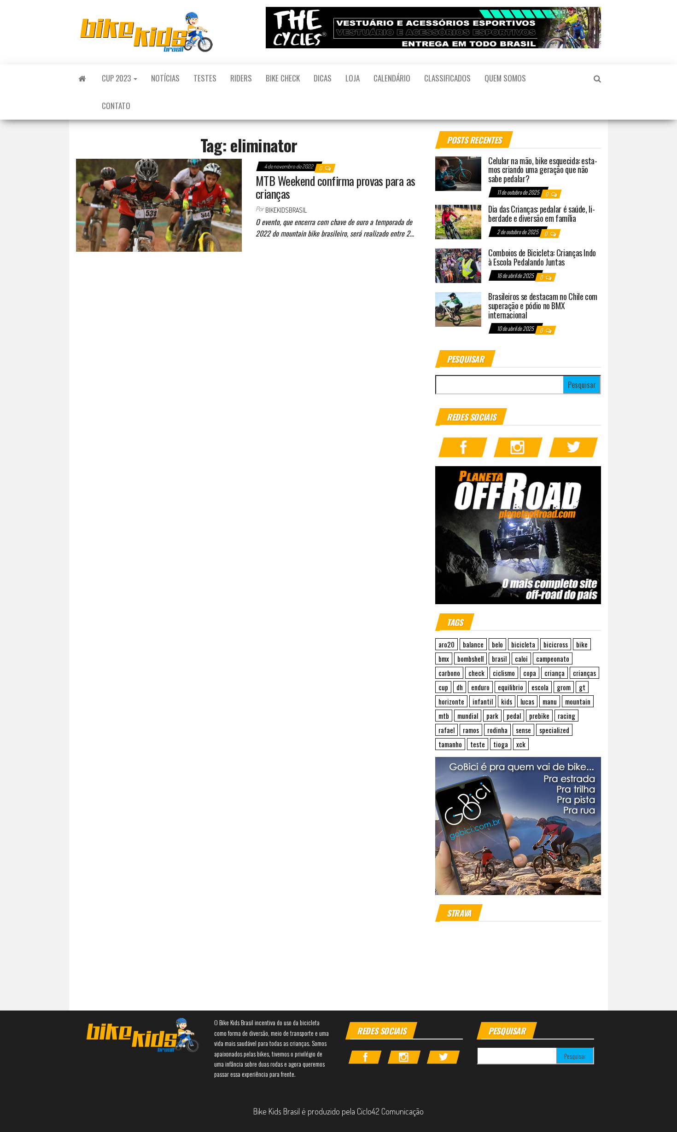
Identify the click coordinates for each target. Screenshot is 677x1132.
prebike (539, 715)
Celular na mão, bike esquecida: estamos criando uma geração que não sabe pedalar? (542, 170)
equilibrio (510, 687)
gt (582, 687)
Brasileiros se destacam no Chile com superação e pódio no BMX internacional (542, 305)
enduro (480, 687)
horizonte (451, 701)
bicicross (555, 644)
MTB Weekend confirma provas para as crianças (335, 187)
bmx (443, 658)
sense (523, 730)
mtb (443, 715)
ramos (471, 730)
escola (540, 687)
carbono (449, 673)
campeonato (552, 658)
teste (477, 744)
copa (529, 673)
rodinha (497, 730)
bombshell (470, 658)
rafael (446, 730)
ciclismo (504, 673)
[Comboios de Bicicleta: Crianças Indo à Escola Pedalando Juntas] (458, 264)
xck (520, 744)
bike (582, 644)
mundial (467, 715)
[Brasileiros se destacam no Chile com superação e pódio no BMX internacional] (458, 308)
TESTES (204, 78)
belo (497, 644)
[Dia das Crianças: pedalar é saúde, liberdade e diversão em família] (458, 220)
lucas (527, 701)
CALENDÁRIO (392, 78)
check (476, 673)
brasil (499, 658)
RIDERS (241, 78)
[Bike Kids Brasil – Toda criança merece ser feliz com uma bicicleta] (82, 78)
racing (566, 715)
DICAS (323, 78)
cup (443, 687)
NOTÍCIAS (165, 78)
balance (473, 644)
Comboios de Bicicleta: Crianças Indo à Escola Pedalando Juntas (542, 257)
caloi (521, 658)
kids (506, 701)
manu (550, 701)
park (492, 715)
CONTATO (116, 105)
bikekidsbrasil (286, 210)
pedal (514, 715)
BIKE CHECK (283, 78)
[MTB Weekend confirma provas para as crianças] (159, 204)
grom (564, 687)
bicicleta (523, 644)
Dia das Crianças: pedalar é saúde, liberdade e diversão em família (541, 213)
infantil (483, 701)
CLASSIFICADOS (447, 78)
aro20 (446, 644)
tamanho (450, 744)
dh (459, 687)
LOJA (352, 78)
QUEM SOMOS (505, 78)
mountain (577, 701)
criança (554, 673)
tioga (500, 744)
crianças (584, 673)
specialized (554, 730)
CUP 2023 (117, 78)
